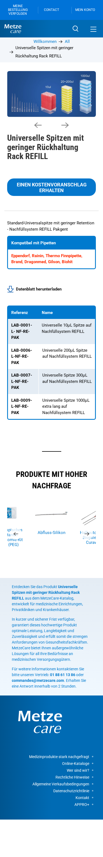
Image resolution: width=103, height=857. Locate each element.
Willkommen (45, 42)
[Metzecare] (35, 28)
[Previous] (38, 125)
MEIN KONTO (85, 10)
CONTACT (51, 10)
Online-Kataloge (75, 763)
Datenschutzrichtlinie (71, 791)
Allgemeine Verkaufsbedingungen (60, 784)
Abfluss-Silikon (51, 532)
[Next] (65, 125)
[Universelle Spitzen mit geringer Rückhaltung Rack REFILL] (51, 94)
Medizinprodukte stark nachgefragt (59, 757)
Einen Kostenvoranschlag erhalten (52, 187)
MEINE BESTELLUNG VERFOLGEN (18, 10)
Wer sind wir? (78, 770)
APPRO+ (81, 804)
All (67, 42)
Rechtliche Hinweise (72, 777)
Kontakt (82, 798)
